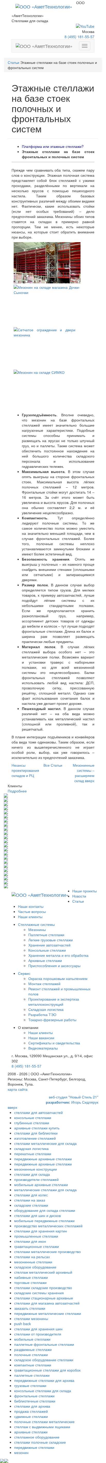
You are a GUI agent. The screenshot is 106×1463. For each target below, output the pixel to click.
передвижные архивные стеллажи (43, 1158)
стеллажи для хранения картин (40, 1230)
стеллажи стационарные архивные (43, 1297)
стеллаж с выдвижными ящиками (42, 1426)
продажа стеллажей (31, 1411)
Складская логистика (46, 1009)
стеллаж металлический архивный (43, 1272)
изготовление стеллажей (35, 1138)
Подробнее (17, 790)
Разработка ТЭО (42, 1014)
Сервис (24, 973)
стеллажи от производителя (37, 1334)
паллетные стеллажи (32, 1375)
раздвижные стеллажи (33, 1349)
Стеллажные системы (36, 924)
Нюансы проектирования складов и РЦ (25, 770)
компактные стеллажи (32, 1364)
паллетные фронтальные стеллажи (44, 1344)
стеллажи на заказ (29, 1200)
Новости (79, 896)
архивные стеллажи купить (36, 1127)
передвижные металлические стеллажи (47, 1313)
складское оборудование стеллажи (43, 1359)
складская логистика (31, 1148)
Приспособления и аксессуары (54, 965)
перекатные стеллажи (32, 1153)
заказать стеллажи (29, 1308)
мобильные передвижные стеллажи (44, 1220)
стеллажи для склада (32, 1174)
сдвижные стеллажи (31, 1416)
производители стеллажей (36, 1179)
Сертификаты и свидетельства (54, 1042)
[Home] (44, 6)
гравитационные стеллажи (36, 1246)
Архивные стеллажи (45, 960)
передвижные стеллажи (34, 1447)
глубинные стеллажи (31, 1122)
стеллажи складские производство (43, 1287)
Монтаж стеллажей (44, 983)
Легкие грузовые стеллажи (50, 939)
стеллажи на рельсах (32, 1256)
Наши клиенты (30, 916)
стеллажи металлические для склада (45, 1143)
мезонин (21, 1452)
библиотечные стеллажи (34, 1400)
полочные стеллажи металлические (44, 1421)
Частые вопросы (32, 911)
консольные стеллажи (32, 1117)
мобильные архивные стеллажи (41, 1184)
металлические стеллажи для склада (45, 1189)
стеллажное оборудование (36, 1437)
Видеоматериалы (43, 1048)
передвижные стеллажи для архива (44, 1380)
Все (52, 765)
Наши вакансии (41, 1037)
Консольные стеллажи (47, 950)
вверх (12, 1107)
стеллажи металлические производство (47, 1251)
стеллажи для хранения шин (38, 1328)
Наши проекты (84, 890)
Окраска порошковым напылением (57, 978)
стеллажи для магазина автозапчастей (47, 1303)
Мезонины (37, 929)
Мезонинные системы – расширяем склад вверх (83, 773)
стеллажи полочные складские (40, 1442)
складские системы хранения (39, 1292)
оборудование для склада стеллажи (44, 1210)
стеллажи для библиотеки (36, 1133)
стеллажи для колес (31, 1194)
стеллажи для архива (32, 1406)
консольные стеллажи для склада (42, 1390)
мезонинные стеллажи (33, 1261)
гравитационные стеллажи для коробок (47, 1370)
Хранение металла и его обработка (58, 955)
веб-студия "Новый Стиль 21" (73, 1097)
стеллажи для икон (30, 1241)
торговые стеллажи (30, 1282)
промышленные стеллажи (36, 1236)
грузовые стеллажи (30, 1385)
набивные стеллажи (31, 1277)
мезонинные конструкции (35, 1169)
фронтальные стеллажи (34, 1395)
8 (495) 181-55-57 (79, 36)
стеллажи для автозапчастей (38, 1112)
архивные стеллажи (31, 1431)
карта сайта (18, 1089)
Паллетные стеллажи (46, 934)
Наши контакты (30, 906)
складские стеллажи (31, 1205)
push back (22, 1323)
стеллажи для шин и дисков (37, 1215)
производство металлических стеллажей (48, 1225)
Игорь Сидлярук (72, 1102)
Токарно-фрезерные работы (52, 1019)
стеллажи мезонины (31, 1318)
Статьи (13, 62)
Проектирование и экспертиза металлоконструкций (53, 1001)
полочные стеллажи (31, 1354)
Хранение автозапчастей (49, 945)
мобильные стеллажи (32, 1339)
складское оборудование (35, 1267)
